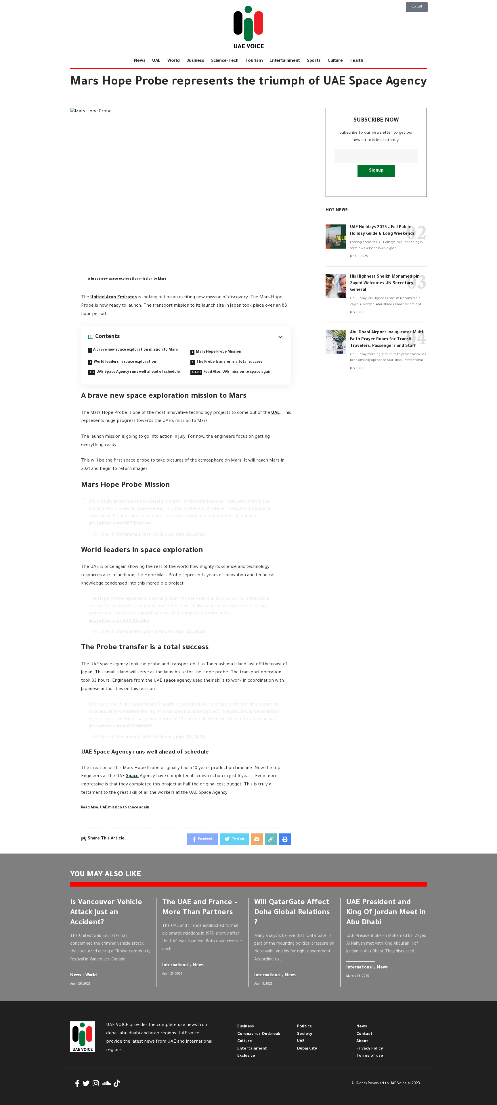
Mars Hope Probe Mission (218, 352)
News (75, 976)
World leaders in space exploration (125, 362)
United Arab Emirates (113, 297)
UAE (275, 413)
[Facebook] (77, 1083)
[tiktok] (116, 1083)
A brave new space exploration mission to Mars (135, 350)
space (169, 681)
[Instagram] (95, 1083)
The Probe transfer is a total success (229, 362)
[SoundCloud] (106, 1083)
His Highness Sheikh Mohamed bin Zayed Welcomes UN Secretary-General (385, 284)
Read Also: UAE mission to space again (237, 372)
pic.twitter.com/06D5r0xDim (120, 523)
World (91, 976)
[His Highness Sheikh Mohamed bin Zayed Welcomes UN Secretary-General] (336, 286)
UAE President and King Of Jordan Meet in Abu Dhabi (386, 913)
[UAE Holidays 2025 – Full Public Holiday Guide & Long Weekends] (336, 236)
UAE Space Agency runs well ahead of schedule (138, 372)
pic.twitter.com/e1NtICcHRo (119, 621)
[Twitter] (86, 1083)
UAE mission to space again (124, 808)
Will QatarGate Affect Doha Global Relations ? (292, 913)
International (175, 965)
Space (132, 776)
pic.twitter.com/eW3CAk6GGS (121, 726)
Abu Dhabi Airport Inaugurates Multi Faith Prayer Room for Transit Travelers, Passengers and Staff (386, 340)
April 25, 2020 (190, 535)
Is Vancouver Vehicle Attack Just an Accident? (106, 913)
